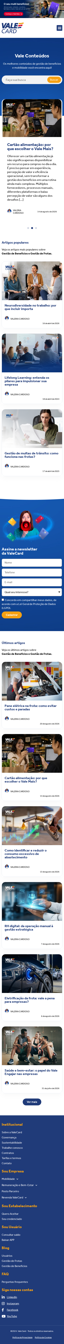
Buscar (54, 79)
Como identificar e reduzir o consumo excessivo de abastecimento (26, 853)
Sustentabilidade (12, 1142)
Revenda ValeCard (12, 1197)
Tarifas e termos (11, 1158)
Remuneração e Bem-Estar (18, 1185)
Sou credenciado (12, 1219)
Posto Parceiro (10, 1191)
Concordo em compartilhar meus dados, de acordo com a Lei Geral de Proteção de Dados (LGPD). (29, 603)
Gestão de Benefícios (14, 1266)
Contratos (8, 1153)
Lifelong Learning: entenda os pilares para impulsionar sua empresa (27, 380)
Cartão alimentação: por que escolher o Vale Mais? (30, 146)
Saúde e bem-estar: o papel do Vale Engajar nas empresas (31, 1072)
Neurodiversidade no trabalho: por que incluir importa (30, 307)
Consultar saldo (11, 1234)
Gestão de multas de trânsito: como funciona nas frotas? (31, 455)
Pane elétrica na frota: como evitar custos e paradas (31, 707)
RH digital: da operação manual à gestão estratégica (29, 927)
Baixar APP (8, 1240)
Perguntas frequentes (15, 1281)
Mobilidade (8, 1179)
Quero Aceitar (10, 1213)
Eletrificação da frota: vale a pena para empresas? (30, 1000)
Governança (9, 1137)
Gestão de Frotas (12, 1261)
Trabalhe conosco (12, 1147)
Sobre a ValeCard (12, 1132)
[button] (59, 28)
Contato (7, 1163)
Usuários (7, 1255)
